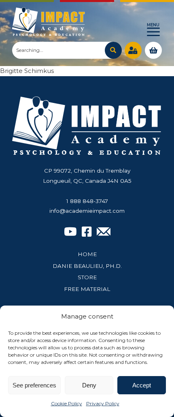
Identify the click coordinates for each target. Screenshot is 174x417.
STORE (87, 277)
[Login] (133, 50)
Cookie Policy (66, 403)
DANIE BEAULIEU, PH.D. (87, 266)
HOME (87, 254)
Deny (89, 385)
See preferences (34, 385)
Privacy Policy (102, 403)
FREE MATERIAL (87, 289)
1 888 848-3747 (87, 201)
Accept (141, 385)
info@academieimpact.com (87, 210)
